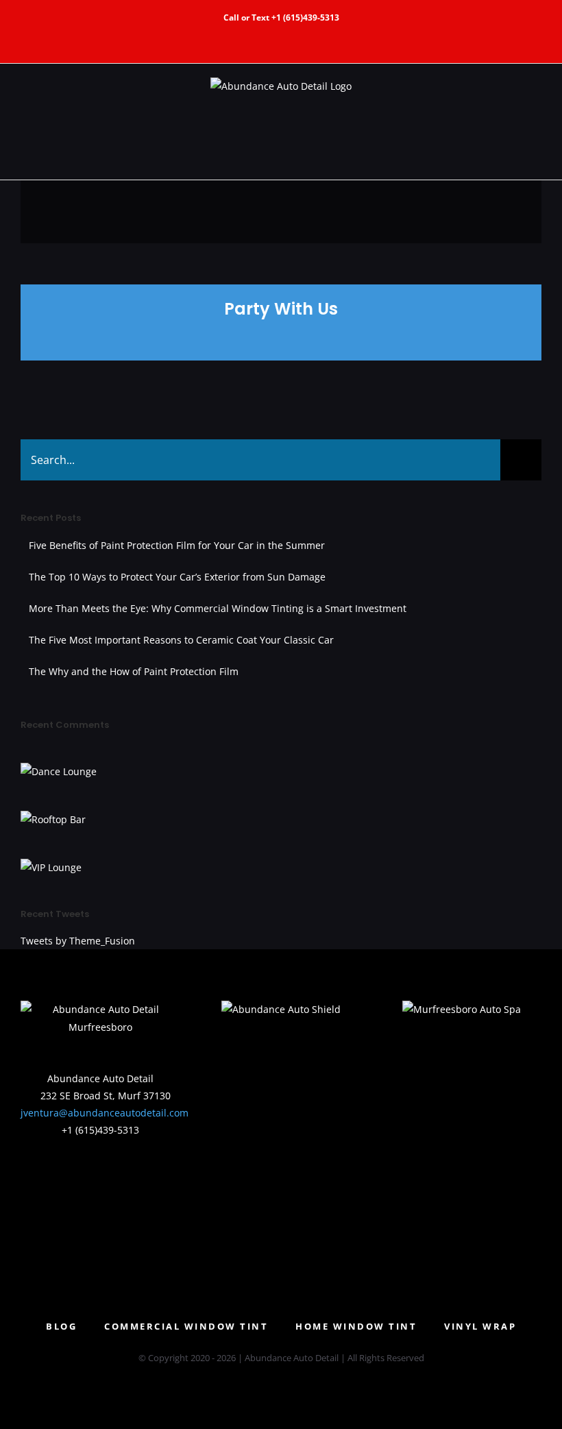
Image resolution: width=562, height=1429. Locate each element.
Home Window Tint (356, 1326)
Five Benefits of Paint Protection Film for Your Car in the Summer (177, 545)
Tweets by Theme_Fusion (78, 940)
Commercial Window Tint (186, 1326)
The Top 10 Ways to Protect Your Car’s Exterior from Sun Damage (177, 576)
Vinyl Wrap (480, 1326)
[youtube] (121, 1192)
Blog (61, 1326)
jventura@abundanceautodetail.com (104, 1112)
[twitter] (161, 1192)
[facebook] (40, 1192)
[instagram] (80, 1192)
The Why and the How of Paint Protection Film (134, 671)
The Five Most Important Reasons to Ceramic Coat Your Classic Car (181, 639)
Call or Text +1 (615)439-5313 (281, 17)
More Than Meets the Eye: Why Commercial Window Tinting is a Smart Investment (217, 608)
